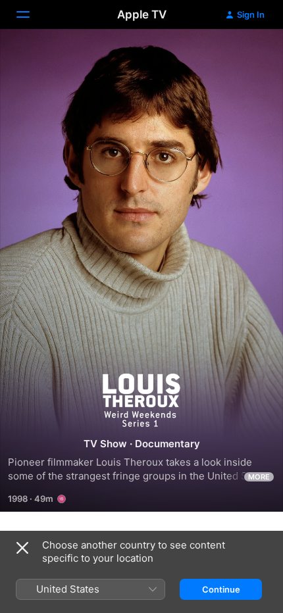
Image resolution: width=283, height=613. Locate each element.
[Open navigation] (30, 14)
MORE (259, 476)
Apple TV (142, 14)
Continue (221, 589)
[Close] (22, 548)
